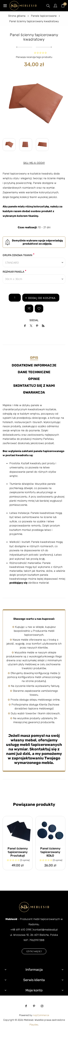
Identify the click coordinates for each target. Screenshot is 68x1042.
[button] (34, 103)
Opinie (34, 379)
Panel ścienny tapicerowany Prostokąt (18, 852)
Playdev (33, 1024)
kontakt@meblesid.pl (45, 929)
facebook (26, 1006)
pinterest (34, 1006)
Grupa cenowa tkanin (17, 255)
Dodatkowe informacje (34, 365)
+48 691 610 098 (20, 929)
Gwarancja (34, 392)
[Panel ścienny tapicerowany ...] (24, 47)
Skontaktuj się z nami (34, 386)
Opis (34, 358)
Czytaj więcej (34, 951)
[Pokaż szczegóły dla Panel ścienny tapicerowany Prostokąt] (17, 831)
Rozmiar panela (13, 271)
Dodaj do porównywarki (29, 308)
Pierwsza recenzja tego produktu (34, 57)
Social (34, 320)
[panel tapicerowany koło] (50, 831)
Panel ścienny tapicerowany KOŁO (50, 852)
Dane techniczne (34, 372)
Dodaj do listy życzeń (39, 308)
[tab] (34, 357)
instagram (42, 1006)
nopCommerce (41, 1015)
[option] (9, 144)
